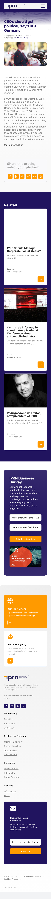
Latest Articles (11, 768)
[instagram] (12, 706)
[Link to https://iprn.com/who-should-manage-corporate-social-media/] (41, 279)
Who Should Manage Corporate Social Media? (24, 249)
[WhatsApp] (22, 176)
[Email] (35, 176)
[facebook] (6, 706)
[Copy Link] (41, 176)
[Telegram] (28, 176)
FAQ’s (7, 795)
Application (9, 723)
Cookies (7, 879)
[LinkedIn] (16, 176)
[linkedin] (23, 706)
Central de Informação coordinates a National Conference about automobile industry (22, 332)
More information (13, 145)
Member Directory (13, 742)
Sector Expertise (12, 746)
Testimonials (10, 750)
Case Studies (10, 754)
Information (10, 791)
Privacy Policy (18, 879)
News (26, 38)
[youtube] (18, 706)
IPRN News (18, 38)
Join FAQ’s (9, 727)
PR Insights (9, 773)
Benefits (8, 719)
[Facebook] (10, 176)
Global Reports (11, 777)
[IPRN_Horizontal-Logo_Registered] (15, 4)
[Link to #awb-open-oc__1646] (43, 6)
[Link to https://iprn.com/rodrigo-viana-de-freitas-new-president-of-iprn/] (41, 444)
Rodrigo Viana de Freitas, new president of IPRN (24, 414)
